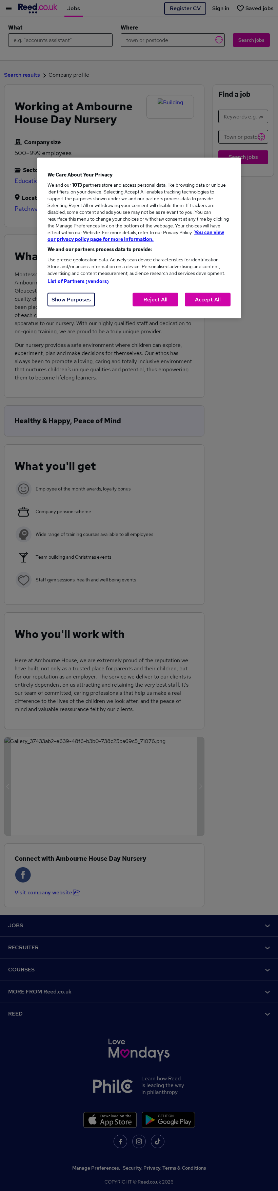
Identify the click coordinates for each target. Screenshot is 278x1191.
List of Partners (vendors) (78, 281)
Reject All (155, 299)
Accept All (208, 299)
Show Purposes (71, 299)
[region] (139, 238)
